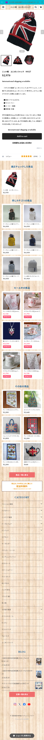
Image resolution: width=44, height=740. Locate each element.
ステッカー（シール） (8, 550)
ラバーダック (6, 577)
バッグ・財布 (6, 590)
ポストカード (6, 563)
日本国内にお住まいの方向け (22, 143)
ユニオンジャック (7, 643)
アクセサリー (6, 511)
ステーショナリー (7, 570)
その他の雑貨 (6, 610)
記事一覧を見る (22, 694)
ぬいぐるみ (5, 583)
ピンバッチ (5, 530)
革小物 (4, 603)
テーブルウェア (7, 524)
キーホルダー (6, 544)
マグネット (5, 537)
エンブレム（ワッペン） (9, 557)
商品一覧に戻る (22, 475)
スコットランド (6, 629)
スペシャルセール (7, 616)
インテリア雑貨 (7, 517)
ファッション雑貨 (7, 504)
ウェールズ (5, 636)
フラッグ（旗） (6, 596)
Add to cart (22, 136)
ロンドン (4, 623)
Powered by (19, 719)
